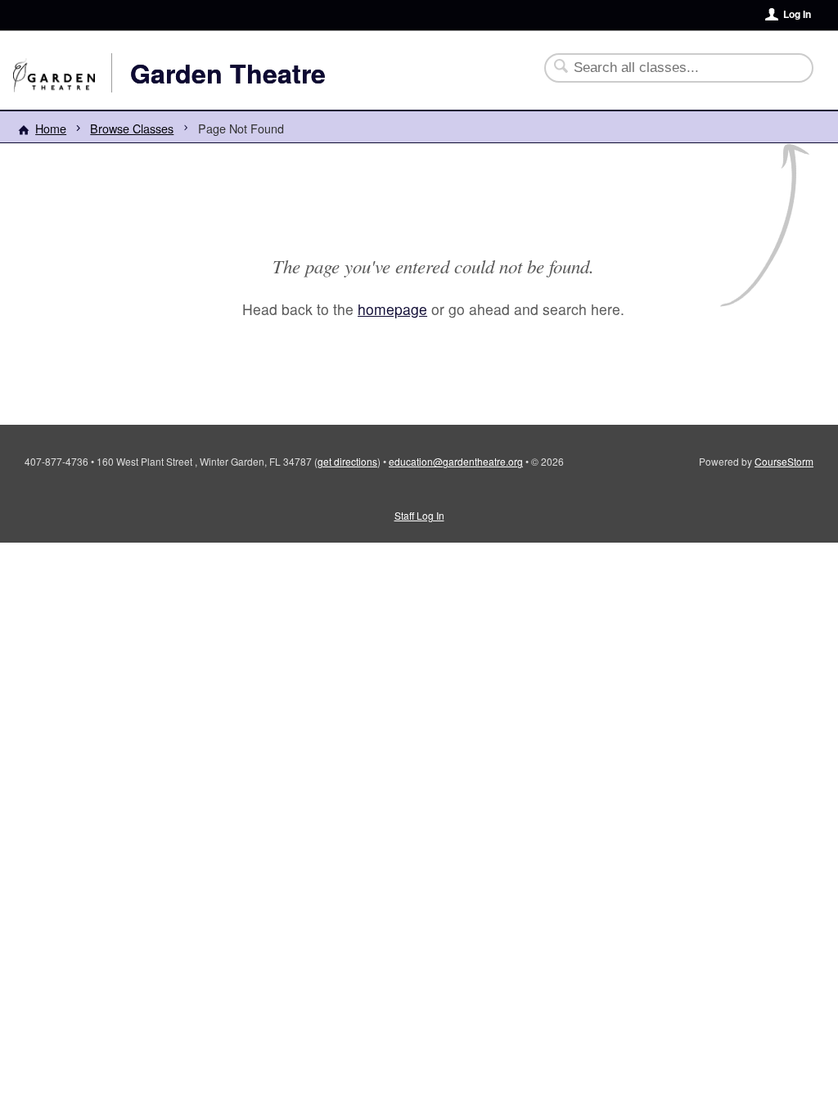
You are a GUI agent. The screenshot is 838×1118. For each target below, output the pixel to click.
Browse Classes (131, 128)
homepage (392, 309)
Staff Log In (419, 515)
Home (50, 128)
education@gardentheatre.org (456, 461)
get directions (347, 461)
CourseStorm (784, 461)
